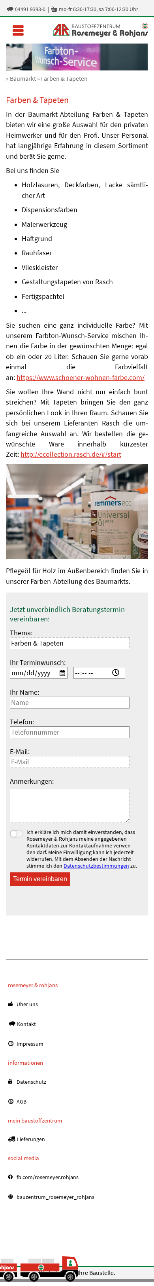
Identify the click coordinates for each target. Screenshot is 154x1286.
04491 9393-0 (25, 9)
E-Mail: (20, 751)
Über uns (26, 1004)
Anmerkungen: (32, 781)
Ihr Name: (24, 692)
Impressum (29, 1043)
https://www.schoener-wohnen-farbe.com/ (81, 377)
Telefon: (22, 722)
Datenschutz (30, 1081)
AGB (20, 1101)
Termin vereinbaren (40, 879)
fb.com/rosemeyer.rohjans (47, 1177)
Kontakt (26, 1024)
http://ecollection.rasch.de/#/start (71, 454)
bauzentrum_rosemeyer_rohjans (54, 1197)
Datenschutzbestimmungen (96, 865)
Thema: (21, 633)
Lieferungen (30, 1139)
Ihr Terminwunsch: (38, 662)
